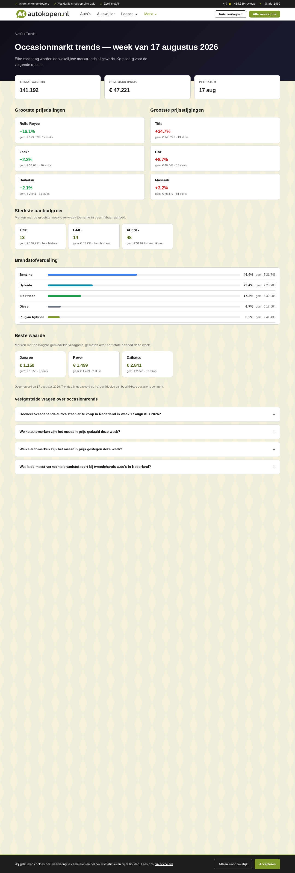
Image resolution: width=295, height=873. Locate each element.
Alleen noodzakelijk (233, 864)
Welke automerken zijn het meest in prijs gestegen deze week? (71, 449)
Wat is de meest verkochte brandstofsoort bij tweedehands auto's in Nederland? (85, 467)
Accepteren (267, 864)
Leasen (127, 14)
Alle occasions (265, 14)
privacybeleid (164, 864)
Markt (148, 14)
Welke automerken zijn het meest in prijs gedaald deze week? (70, 432)
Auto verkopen (230, 14)
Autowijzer (106, 14)
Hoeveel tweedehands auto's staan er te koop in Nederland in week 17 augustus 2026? (90, 414)
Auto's (85, 14)
